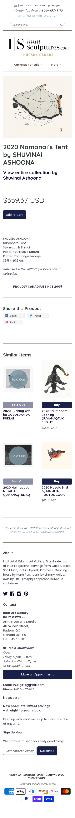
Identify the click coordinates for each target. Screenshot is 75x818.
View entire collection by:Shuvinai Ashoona (31, 175)
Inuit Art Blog (36, 777)
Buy (57, 405)
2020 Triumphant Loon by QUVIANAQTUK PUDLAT (55, 416)
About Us (14, 774)
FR (21, 5)
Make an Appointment (37, 674)
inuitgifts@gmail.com (29, 685)
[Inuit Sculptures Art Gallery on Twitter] (5, 593)
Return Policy (55, 774)
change (54, 5)
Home (8, 528)
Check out (50, 16)
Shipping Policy (33, 774)
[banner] (37, 46)
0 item (30, 16)
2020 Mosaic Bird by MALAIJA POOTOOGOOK (55, 491)
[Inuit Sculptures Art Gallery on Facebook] (12, 593)
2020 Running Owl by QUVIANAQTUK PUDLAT (16, 414)
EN (15, 5)
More (55, 65)
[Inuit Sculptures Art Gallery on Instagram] (19, 593)
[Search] (61, 24)
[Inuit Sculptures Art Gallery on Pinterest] (26, 593)
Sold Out (18, 405)
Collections (20, 528)
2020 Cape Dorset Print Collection (49, 528)
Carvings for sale (27, 65)
